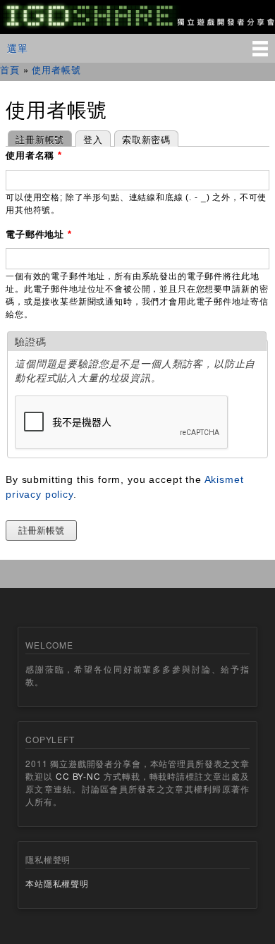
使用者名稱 (34, 155)
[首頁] (137, 26)
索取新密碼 (146, 139)
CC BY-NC (78, 776)
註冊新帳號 (36, 139)
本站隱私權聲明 (57, 883)
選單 (17, 48)
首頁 (10, 69)
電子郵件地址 (39, 234)
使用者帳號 (56, 69)
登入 (93, 139)
